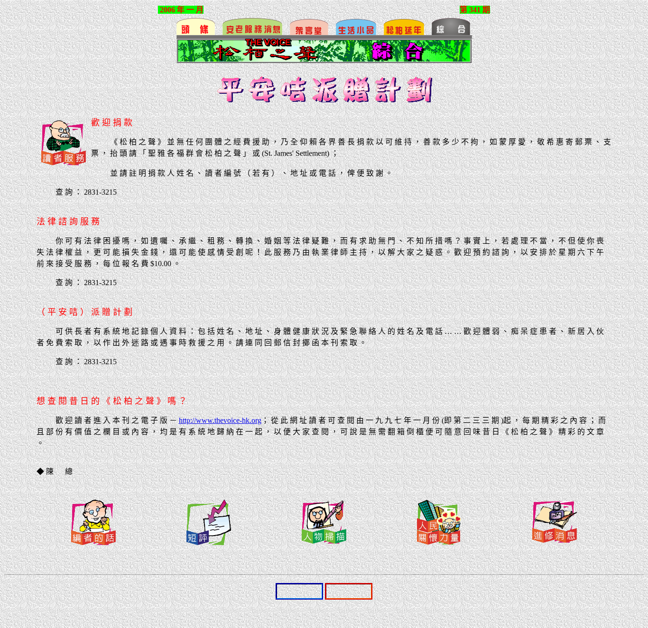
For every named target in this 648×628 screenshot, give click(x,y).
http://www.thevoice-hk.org (220, 420)
